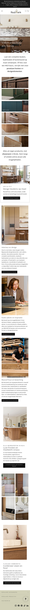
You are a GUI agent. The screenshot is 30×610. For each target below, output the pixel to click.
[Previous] (24, 52)
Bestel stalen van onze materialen (10, 400)
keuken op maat (10, 460)
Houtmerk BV (6, 600)
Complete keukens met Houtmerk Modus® (14, 465)
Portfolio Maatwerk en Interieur (9, 272)
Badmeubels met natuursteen (12, 583)
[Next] (27, 52)
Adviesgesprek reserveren (8, 334)
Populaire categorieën (9, 592)
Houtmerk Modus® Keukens (12, 198)
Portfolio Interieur (7, 49)
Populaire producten (9, 596)
